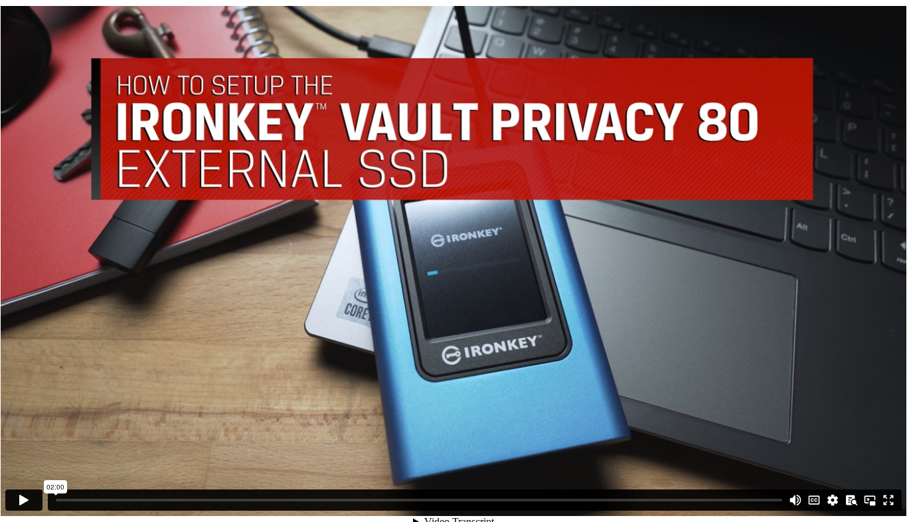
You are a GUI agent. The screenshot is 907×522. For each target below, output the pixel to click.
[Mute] (795, 500)
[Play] (23, 500)
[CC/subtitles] (814, 500)
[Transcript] (851, 500)
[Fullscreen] (888, 500)
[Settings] (833, 500)
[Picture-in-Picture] (870, 500)
